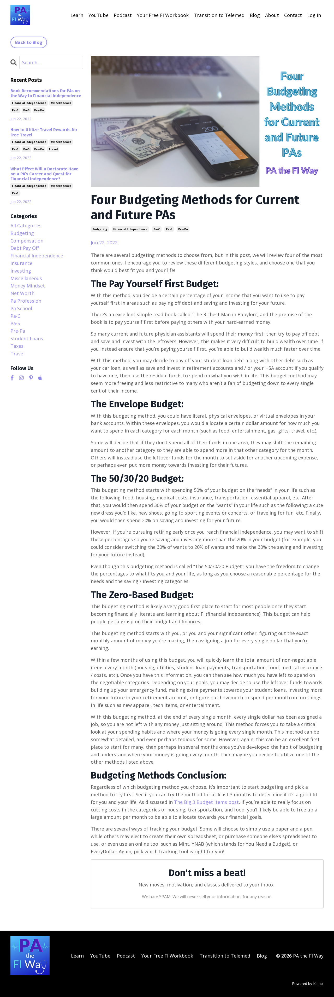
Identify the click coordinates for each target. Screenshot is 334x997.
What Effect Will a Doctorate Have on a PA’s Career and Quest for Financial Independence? (44, 173)
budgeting (99, 229)
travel (53, 149)
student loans (26, 338)
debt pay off (24, 248)
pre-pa (183, 229)
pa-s (169, 229)
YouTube (98, 15)
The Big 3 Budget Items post (206, 802)
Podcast (123, 15)
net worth (22, 293)
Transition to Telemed (219, 15)
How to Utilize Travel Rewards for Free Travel (43, 132)
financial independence (130, 229)
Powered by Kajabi (308, 983)
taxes (16, 346)
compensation (26, 241)
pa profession (25, 301)
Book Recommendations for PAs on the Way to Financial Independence (45, 93)
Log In (314, 15)
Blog (255, 15)
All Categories (25, 225)
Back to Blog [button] (28, 42)
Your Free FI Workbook (163, 15)
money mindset (27, 286)
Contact (293, 15)
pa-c (156, 229)
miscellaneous (61, 103)
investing (20, 271)
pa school (21, 308)
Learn (76, 15)
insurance (21, 263)
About (272, 15)
